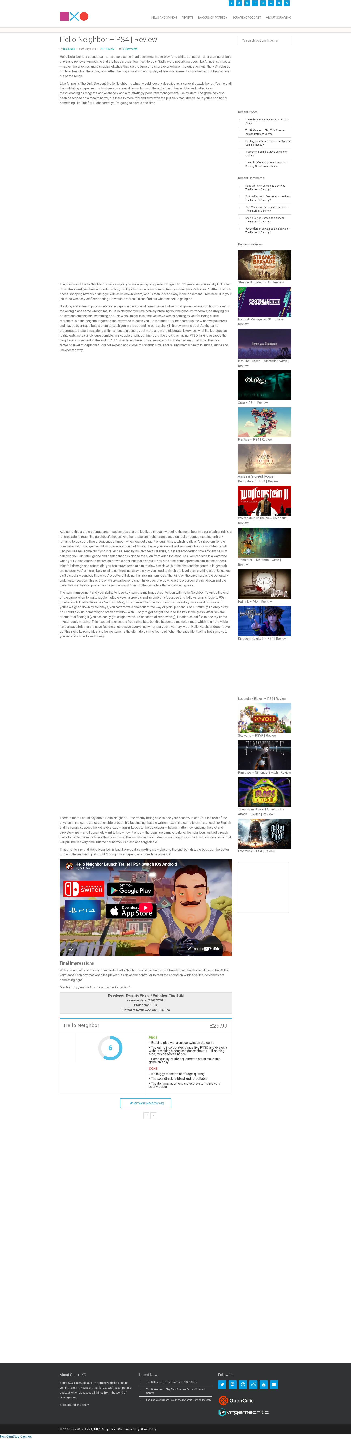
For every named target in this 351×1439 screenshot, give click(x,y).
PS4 (102, 49)
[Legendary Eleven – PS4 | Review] (264, 669)
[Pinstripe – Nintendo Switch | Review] (264, 755)
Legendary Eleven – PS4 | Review (262, 699)
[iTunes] (247, 3)
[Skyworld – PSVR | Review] (264, 718)
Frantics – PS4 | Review (255, 439)
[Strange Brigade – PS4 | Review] (264, 265)
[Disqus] (146, 1187)
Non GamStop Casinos (16, 1436)
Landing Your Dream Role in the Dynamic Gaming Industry (178, 1400)
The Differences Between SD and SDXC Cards (172, 1382)
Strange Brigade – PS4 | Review (261, 282)
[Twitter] (231, 3)
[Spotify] (239, 3)
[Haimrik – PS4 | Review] (264, 584)
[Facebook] (255, 3)
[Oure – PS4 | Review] (264, 385)
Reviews (187, 17)
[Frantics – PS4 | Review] (264, 422)
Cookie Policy (148, 1429)
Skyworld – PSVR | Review (257, 735)
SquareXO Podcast (246, 17)
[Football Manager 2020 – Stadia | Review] (264, 302)
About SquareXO (278, 17)
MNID (97, 1429)
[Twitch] (271, 3)
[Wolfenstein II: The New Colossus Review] (264, 501)
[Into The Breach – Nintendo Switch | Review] (264, 344)
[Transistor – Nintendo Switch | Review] (264, 543)
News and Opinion (164, 17)
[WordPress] (287, 3)
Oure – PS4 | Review (253, 403)
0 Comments (130, 49)
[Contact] (279, 3)
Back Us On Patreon (213, 17)
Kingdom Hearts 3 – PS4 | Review (262, 639)
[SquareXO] (74, 17)
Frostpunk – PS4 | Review (256, 851)
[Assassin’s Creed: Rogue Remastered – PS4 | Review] (264, 459)
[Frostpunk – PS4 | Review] (264, 834)
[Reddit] (253, 1384)
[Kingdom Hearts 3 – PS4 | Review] (264, 621)
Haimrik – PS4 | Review (255, 602)
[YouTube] (263, 3)
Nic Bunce (69, 49)
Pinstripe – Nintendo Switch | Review (264, 772)
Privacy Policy (131, 1429)
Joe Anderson (253, 228)
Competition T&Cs (112, 1429)
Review (110, 49)
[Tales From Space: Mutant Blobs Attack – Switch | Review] (264, 792)
